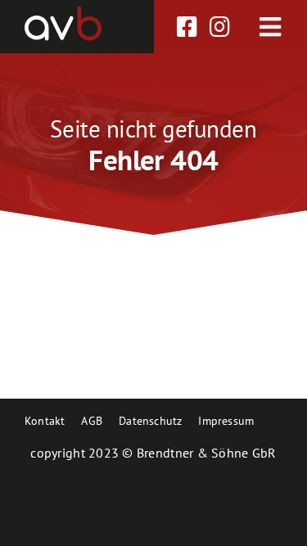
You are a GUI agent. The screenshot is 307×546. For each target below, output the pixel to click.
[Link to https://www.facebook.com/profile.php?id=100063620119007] (187, 27)
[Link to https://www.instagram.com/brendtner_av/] (220, 27)
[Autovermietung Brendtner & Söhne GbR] (63, 11)
